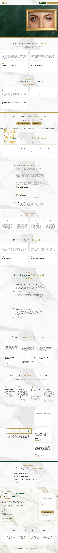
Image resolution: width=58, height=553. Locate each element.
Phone (42, 508)
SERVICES (20, 2)
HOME (9, 2)
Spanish (37, 2)
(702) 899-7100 (42, 2)
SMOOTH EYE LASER (14, 2)
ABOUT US (25, 2)
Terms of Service (31, 549)
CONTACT (29, 2)
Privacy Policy (26, 549)
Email (42, 504)
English (33, 2)
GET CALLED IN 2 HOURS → (47, 512)
